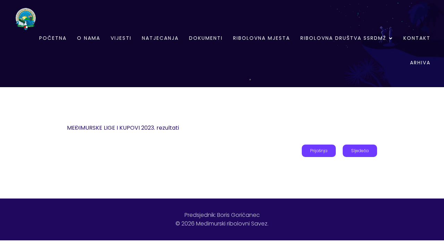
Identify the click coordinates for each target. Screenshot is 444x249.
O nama (88, 38)
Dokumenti (206, 38)
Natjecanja (160, 38)
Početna (53, 38)
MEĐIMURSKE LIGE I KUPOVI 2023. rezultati (123, 128)
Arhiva (420, 62)
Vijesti (121, 38)
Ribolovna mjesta (261, 38)
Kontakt (416, 38)
